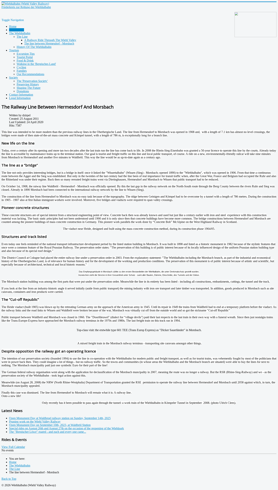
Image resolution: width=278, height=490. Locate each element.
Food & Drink (25, 60)
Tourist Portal (25, 57)
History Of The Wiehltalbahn (34, 46)
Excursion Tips (26, 53)
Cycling (21, 67)
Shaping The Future (28, 87)
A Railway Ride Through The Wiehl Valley (50, 40)
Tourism (14, 50)
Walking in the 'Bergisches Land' (36, 64)
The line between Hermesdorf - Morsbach (49, 43)
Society (13, 77)
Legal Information (20, 98)
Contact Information (21, 94)
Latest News (16, 29)
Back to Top (9, 478)
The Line (22, 36)
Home (12, 26)
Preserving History (28, 84)
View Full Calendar (13, 447)
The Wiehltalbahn (19, 33)
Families (22, 70)
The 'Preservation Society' (32, 81)
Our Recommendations (30, 74)
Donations (23, 91)
